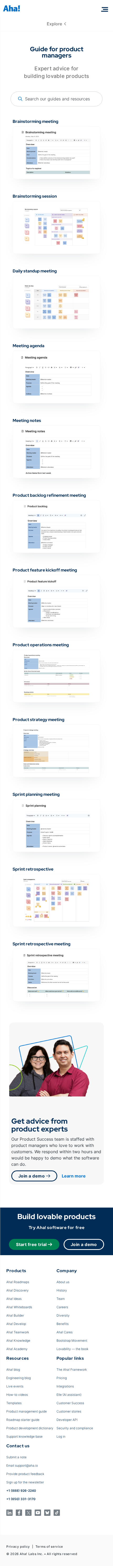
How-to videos (17, 1395)
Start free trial (31, 1244)
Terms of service (49, 1546)
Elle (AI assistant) (68, 1395)
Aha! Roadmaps (17, 1282)
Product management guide (26, 1411)
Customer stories (68, 1411)
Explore (55, 23)
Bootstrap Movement (71, 1340)
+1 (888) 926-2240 (21, 1491)
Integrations (65, 1386)
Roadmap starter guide (22, 1420)
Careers (62, 1307)
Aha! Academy (17, 1349)
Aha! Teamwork (17, 1332)
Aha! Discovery (17, 1290)
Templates (14, 1403)
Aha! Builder (15, 1315)
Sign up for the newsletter (25, 1482)
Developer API (67, 1420)
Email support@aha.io (22, 1465)
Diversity (63, 1315)
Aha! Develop (16, 1324)
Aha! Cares (64, 1332)
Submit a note (16, 1457)
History (61, 1290)
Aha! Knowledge (18, 1340)
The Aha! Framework (71, 1369)
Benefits (62, 1324)
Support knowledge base (24, 1436)
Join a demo (32, 1176)
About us (62, 1282)
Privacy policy (18, 1546)
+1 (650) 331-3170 (20, 1499)
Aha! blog (13, 1369)
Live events (14, 1386)
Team (60, 1299)
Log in (60, 1436)
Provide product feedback (25, 1474)
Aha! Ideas (14, 1299)
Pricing (61, 1378)
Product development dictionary (29, 1428)
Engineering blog (18, 1378)
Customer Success (70, 1403)
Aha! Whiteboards (19, 1307)
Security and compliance (74, 1428)
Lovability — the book (72, 1349)
